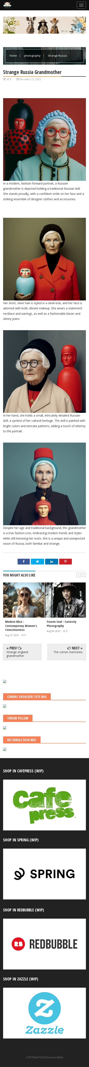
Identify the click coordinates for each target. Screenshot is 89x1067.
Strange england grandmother (17, 654)
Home (14, 55)
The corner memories (68, 652)
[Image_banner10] (4, 688)
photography (32, 55)
